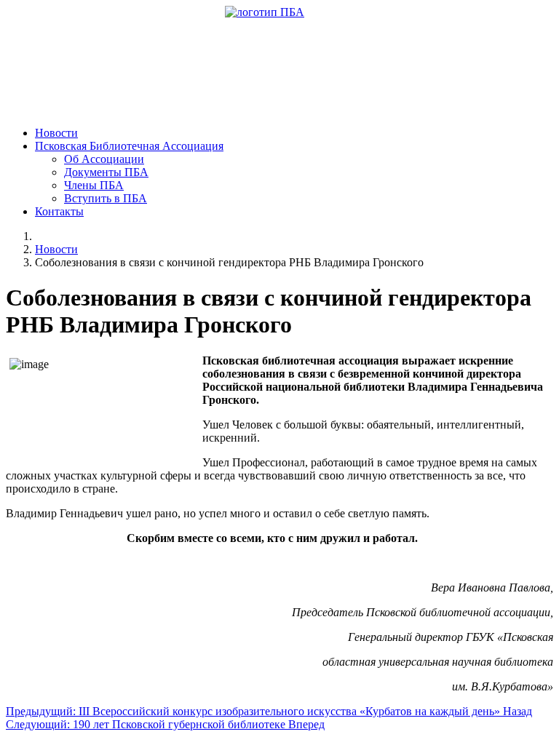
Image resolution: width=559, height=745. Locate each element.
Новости (56, 133)
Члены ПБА (94, 185)
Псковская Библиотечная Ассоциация (129, 146)
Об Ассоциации (104, 159)
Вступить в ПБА (105, 198)
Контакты (59, 211)
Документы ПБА (106, 172)
